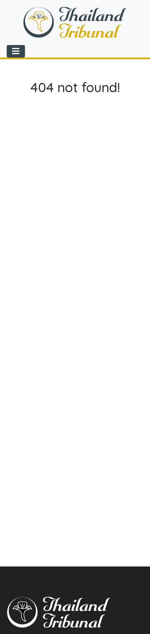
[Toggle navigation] (16, 51)
